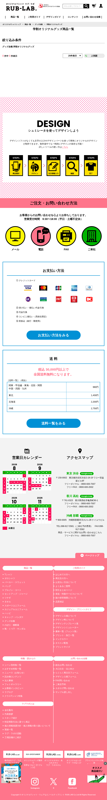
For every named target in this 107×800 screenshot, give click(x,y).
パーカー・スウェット (15, 582)
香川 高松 (72, 496)
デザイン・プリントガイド (78, 609)
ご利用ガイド (79, 568)
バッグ (8, 586)
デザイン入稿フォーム (65, 677)
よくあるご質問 (62, 586)
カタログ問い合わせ (64, 688)
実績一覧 (9, 729)
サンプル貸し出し (63, 692)
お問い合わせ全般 (92, 17)
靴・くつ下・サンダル (15, 629)
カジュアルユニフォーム (16, 609)
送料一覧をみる (53, 423)
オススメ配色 (61, 643)
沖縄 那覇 (72, 515)
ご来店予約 (60, 684)
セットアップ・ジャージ (16, 594)
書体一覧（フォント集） (66, 631)
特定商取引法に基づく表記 (17, 722)
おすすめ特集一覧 (13, 669)
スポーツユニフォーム (15, 605)
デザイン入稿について (65, 616)
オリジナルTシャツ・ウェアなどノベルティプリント (43, 795)
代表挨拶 (9, 714)
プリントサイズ (62, 647)
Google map (86, 473)
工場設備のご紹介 (13, 737)
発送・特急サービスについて (69, 594)
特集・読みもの (28, 658)
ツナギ (8, 598)
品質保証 (59, 602)
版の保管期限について (65, 598)
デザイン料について (64, 620)
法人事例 (9, 680)
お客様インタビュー (14, 688)
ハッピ (8, 613)
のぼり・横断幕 (12, 625)
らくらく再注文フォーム (66, 673)
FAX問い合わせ (62, 680)
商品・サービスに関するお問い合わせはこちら (80, 532)
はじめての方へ (62, 574)
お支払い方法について (65, 582)
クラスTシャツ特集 (14, 696)
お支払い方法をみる (53, 335)
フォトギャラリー (13, 684)
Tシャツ (8, 574)
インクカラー (61, 639)
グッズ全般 (10, 621)
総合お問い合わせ (63, 665)
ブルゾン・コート (13, 590)
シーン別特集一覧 (13, 665)
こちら (65, 147)
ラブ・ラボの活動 (13, 733)
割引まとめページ (63, 590)
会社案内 (9, 710)
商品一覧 (15, 17)
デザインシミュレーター (66, 627)
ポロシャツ (10, 578)
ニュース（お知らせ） (15, 673)
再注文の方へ (61, 578)
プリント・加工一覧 (64, 635)
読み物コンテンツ (13, 677)
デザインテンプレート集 (66, 623)
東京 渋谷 (72, 473)
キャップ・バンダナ (14, 617)
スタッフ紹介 (11, 718)
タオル (8, 602)
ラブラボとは (28, 704)
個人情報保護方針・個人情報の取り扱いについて (27, 726)
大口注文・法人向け (64, 669)
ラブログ (9, 692)
